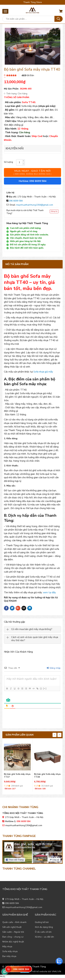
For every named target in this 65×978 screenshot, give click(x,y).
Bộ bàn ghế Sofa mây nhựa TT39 (47, 775)
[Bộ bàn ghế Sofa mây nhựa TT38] (17, 756)
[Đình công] (18, 688)
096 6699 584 (16, 200)
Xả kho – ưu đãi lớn (44, 936)
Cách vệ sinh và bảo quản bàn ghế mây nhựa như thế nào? (34, 639)
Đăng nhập (55, 668)
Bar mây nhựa (9, 956)
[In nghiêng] (11, 688)
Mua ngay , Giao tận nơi (32, 172)
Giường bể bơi (42, 922)
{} (41, 688)
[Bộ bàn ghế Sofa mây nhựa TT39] (47, 756)
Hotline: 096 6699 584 (32, 181)
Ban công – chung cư (12, 936)
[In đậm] (7, 688)
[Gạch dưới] (14, 688)
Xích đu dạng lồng (44, 927)
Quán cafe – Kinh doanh (14, 922)
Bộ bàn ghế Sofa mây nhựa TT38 (17, 775)
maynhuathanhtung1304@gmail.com (34, 204)
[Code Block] (33, 688)
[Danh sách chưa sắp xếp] (26, 688)
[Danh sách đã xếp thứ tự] (22, 688)
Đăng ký (54, 211)
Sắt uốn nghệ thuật (11, 927)
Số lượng (8, 162)
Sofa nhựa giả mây (43, 371)
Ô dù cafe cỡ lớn (43, 931)
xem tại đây (49, 592)
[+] (45, 688)
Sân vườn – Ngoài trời (13, 931)
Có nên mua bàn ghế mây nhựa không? (31, 629)
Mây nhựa (7, 946)
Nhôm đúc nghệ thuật (13, 941)
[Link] (37, 688)
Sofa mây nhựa (10, 951)
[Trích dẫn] (30, 688)
